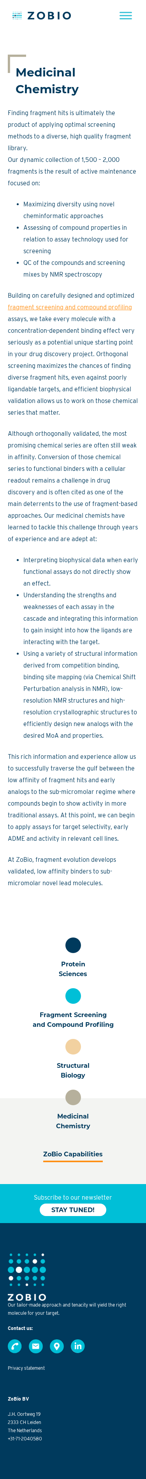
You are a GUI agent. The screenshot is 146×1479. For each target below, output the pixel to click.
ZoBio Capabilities (73, 1154)
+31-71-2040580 (25, 1439)
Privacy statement (26, 1368)
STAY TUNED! (73, 1210)
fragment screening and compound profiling (70, 307)
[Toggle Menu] (126, 15)
